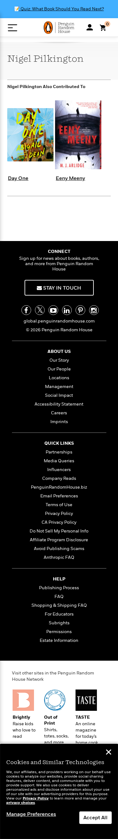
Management (59, 387)
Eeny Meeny (70, 178)
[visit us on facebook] (26, 310)
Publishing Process (59, 588)
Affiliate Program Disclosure (59, 540)
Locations (59, 378)
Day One (18, 178)
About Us (59, 351)
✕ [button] (108, 753)
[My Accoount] (90, 27)
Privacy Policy (59, 514)
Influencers (59, 470)
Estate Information (59, 640)
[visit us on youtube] (53, 310)
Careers (59, 413)
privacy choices (20, 802)
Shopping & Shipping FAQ (59, 605)
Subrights (59, 623)
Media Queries (59, 461)
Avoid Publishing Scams (59, 549)
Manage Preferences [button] (31, 814)
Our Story (59, 360)
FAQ (59, 597)
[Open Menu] (12, 27)
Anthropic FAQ (59, 557)
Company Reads (59, 478)
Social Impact (59, 395)
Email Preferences (59, 496)
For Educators (59, 614)
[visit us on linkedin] (67, 310)
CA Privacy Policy (59, 522)
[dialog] (59, 791)
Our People (59, 369)
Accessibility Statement (59, 404)
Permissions (59, 632)
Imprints (59, 422)
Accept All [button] (95, 817)
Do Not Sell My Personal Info (59, 531)
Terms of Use (59, 505)
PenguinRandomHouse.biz (59, 487)
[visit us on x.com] (40, 310)
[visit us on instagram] (94, 310)
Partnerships (59, 452)
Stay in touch (61, 288)
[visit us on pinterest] (80, 310)
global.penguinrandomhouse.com (59, 321)
